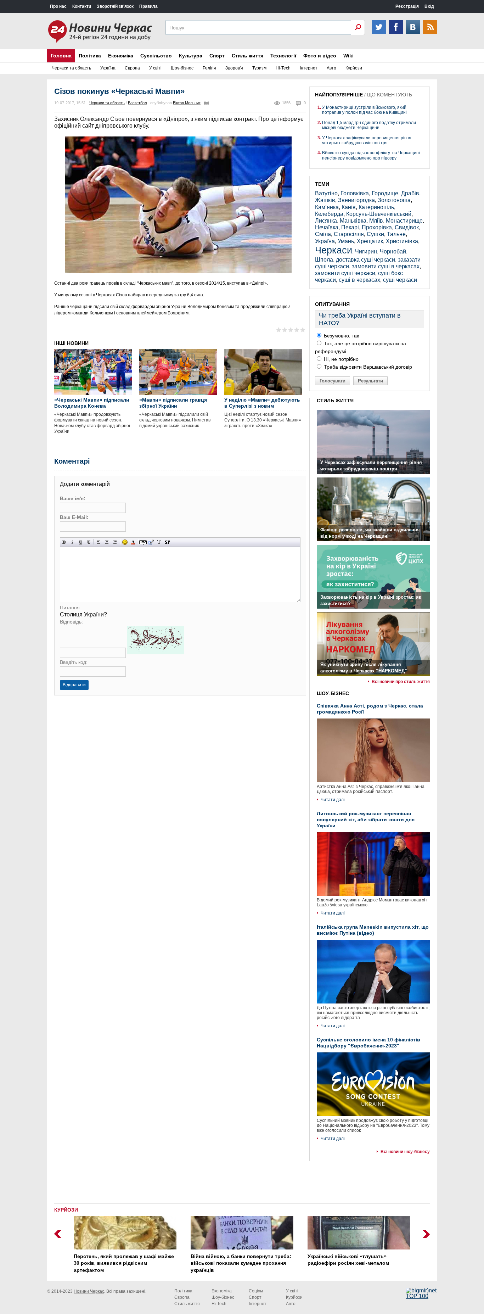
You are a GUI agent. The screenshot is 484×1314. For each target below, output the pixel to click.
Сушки (375, 234)
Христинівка (402, 241)
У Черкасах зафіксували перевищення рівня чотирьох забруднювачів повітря (366, 140)
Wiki (348, 55)
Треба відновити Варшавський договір (367, 367)
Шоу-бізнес (182, 68)
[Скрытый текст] (143, 542)
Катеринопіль (376, 207)
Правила (148, 6)
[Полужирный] (64, 542)
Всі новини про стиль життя (401, 682)
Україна (108, 68)
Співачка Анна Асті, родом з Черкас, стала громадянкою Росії (370, 709)
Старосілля (349, 234)
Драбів (410, 193)
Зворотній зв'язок (115, 6)
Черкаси (333, 250)
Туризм (259, 68)
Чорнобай (393, 251)
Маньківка (353, 221)
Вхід (429, 6)
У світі (155, 68)
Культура (190, 55)
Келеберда (329, 214)
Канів (349, 207)
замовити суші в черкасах (386, 266)
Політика (90, 55)
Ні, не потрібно (340, 359)
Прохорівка (377, 227)
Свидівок (407, 227)
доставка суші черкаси (365, 260)
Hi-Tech (283, 68)
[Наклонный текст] (72, 542)
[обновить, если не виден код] (155, 652)
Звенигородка (356, 200)
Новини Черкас (89, 1291)
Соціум (256, 1290)
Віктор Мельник (187, 103)
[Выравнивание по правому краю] (115, 542)
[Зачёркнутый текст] (89, 542)
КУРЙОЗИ (66, 1210)
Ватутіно (326, 193)
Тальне (396, 234)
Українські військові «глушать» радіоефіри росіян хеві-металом (348, 1259)
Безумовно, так (340, 336)
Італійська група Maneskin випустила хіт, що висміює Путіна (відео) (373, 930)
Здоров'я (234, 68)
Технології (283, 55)
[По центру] (107, 542)
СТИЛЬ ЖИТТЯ (335, 400)
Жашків (325, 200)
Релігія (209, 68)
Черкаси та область (71, 68)
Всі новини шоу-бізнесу (405, 1152)
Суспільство (156, 55)
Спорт (217, 55)
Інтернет (308, 68)
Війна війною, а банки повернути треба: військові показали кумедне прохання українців (241, 1263)
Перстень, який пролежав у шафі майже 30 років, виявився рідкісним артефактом (124, 1263)
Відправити (74, 684)
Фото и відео (319, 55)
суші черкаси (400, 280)
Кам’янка (327, 207)
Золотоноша (394, 200)
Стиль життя (247, 55)
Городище (385, 193)
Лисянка (326, 221)
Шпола (324, 260)
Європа (132, 68)
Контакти (81, 6)
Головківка (355, 193)
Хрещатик (370, 241)
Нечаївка (326, 227)
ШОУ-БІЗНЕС (333, 693)
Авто (331, 68)
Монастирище (404, 221)
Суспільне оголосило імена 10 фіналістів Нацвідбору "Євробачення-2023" (368, 1043)
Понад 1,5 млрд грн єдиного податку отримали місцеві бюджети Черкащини (369, 125)
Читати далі (333, 800)
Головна (61, 55)
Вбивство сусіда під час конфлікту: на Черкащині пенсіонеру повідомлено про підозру (371, 155)
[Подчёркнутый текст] (81, 542)
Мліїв (376, 221)
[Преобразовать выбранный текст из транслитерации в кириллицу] (159, 542)
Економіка (120, 55)
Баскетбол (137, 103)
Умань (346, 241)
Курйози (353, 68)
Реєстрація (407, 6)
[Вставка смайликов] (125, 542)
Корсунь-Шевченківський (378, 214)
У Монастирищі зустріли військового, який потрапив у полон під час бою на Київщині (364, 110)
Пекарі (350, 227)
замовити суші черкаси (345, 273)
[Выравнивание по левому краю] (99, 542)
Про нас (58, 6)
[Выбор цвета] (133, 542)
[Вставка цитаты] (151, 542)
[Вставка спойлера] (167, 542)
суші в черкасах (359, 280)
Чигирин (366, 251)
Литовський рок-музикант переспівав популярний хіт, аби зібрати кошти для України (366, 819)
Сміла (323, 234)
